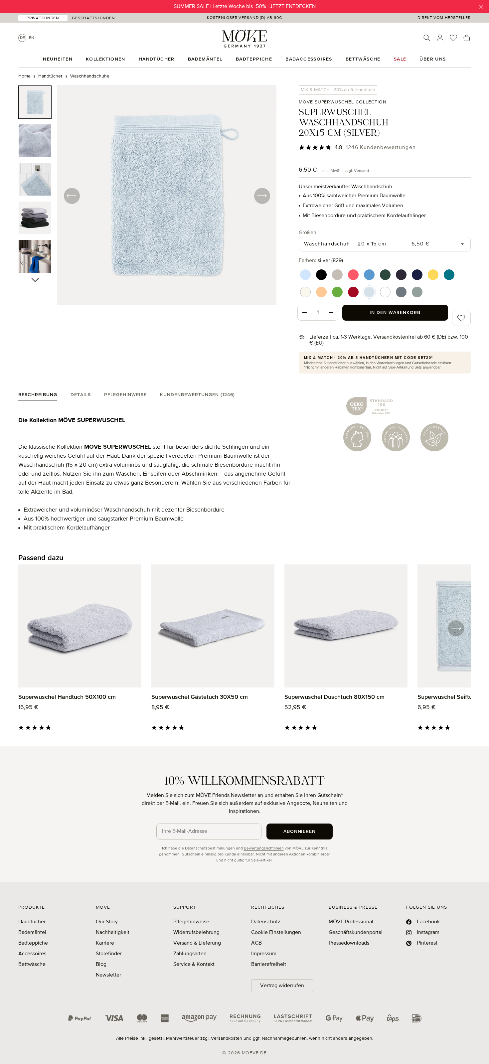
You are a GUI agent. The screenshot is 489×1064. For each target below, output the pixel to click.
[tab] (37, 396)
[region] (147, 195)
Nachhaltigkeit (112, 932)
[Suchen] (427, 38)
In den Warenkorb (395, 312)
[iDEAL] (416, 1018)
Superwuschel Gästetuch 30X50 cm (199, 697)
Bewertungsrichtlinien (264, 848)
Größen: (308, 232)
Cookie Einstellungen (276, 932)
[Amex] (165, 1018)
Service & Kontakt (194, 964)
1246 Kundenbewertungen (381, 147)
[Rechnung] (245, 1018)
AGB (256, 943)
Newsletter (108, 975)
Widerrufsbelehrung (196, 932)
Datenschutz (265, 922)
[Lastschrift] (293, 1018)
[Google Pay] (334, 1018)
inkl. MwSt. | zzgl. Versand (345, 171)
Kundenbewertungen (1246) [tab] (197, 394)
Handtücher (32, 922)
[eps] (393, 1018)
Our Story (107, 922)
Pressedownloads (349, 943)
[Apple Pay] (365, 1018)
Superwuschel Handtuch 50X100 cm (67, 697)
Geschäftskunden (93, 18)
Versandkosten (226, 1038)
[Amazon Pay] (199, 1018)
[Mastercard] (142, 1018)
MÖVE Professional (351, 922)
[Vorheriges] (72, 196)
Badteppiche (33, 943)
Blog (101, 964)
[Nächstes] (262, 196)
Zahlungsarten (190, 954)
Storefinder (109, 954)
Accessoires (32, 954)
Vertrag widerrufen (282, 985)
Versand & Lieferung (197, 943)
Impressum (263, 954)
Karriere (105, 943)
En (31, 38)
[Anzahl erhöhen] (331, 313)
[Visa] (114, 1018)
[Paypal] (79, 1018)
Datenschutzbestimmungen (210, 848)
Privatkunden (43, 18)
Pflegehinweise (191, 922)
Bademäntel (32, 932)
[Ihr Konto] (440, 38)
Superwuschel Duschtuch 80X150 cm (334, 697)
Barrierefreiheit (268, 964)
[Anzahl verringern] (304, 313)
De (22, 38)
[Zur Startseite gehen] (244, 39)
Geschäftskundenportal (356, 932)
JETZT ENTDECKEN (293, 6)
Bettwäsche (32, 964)
